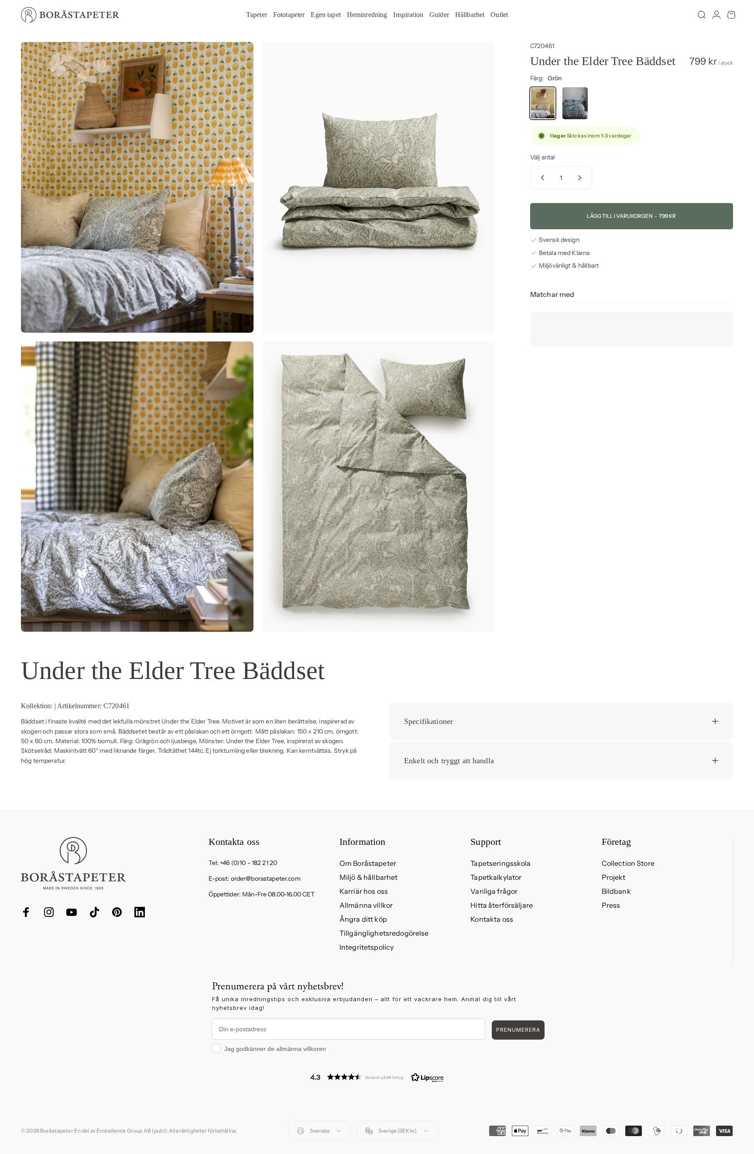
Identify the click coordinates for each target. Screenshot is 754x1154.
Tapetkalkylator (495, 877)
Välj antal (542, 157)
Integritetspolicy (366, 947)
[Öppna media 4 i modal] (378, 486)
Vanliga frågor (494, 891)
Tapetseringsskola (500, 863)
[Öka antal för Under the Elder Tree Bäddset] (582, 178)
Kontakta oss (491, 919)
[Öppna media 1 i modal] (137, 187)
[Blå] (575, 103)
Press (611, 905)
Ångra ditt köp (363, 919)
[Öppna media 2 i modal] (378, 187)
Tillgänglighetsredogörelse (384, 933)
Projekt (614, 877)
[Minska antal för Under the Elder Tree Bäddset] (541, 178)
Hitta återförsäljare (501, 905)
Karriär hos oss (363, 891)
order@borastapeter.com (266, 878)
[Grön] (542, 103)
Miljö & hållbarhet (368, 877)
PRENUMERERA (518, 1030)
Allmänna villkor (366, 905)
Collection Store (628, 863)
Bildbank (616, 891)
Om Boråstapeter (367, 863)
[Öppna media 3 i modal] (137, 486)
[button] (377, 1077)
